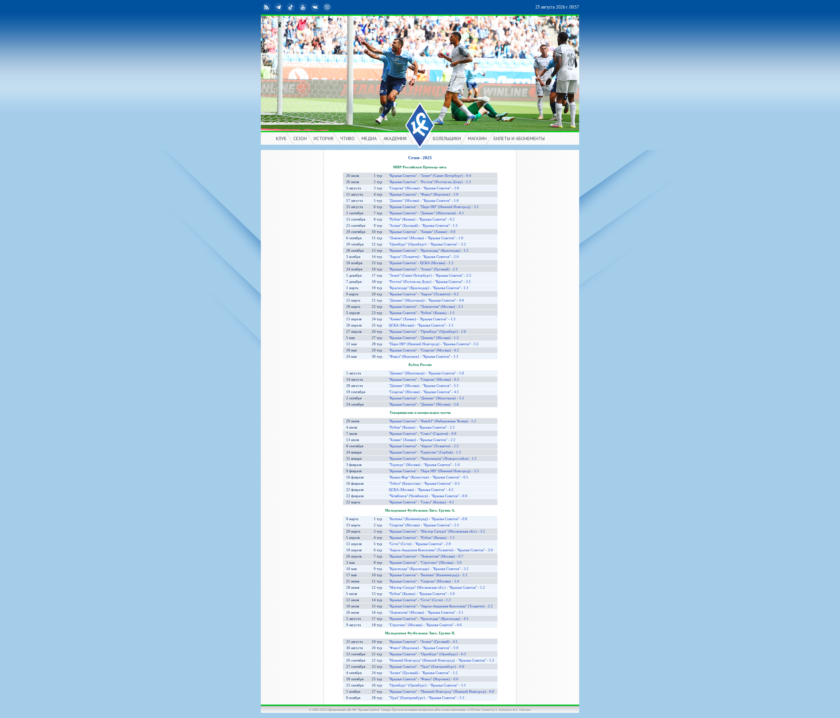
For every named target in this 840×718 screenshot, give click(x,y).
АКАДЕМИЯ (395, 138)
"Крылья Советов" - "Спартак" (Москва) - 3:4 (424, 581)
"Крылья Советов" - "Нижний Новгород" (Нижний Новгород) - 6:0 (441, 691)
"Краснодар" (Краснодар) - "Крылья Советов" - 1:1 (429, 288)
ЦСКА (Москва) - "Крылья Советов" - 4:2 (421, 490)
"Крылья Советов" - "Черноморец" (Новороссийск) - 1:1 (433, 458)
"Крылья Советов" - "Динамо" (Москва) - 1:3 (424, 338)
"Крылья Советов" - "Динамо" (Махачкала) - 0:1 (426, 213)
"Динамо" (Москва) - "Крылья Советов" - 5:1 (424, 386)
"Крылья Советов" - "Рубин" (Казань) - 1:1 (422, 313)
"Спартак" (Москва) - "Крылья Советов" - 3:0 (424, 188)
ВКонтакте (320, 7)
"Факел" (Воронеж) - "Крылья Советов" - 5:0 (423, 648)
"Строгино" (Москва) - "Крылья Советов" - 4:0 (425, 625)
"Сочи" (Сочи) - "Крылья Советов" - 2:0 (420, 544)
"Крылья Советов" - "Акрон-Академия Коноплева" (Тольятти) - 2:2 (441, 606)
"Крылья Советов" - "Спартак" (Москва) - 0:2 (424, 350)
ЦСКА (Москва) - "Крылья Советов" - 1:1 (421, 325)
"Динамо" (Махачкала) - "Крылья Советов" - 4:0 (426, 300)
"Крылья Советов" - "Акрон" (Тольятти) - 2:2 (424, 446)
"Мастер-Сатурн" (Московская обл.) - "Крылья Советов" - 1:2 (437, 587)
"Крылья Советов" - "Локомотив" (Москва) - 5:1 (426, 306)
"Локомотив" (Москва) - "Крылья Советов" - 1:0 (426, 238)
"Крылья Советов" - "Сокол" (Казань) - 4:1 (421, 502)
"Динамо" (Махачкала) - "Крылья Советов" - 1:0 (426, 373)
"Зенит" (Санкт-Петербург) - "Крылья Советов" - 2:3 (430, 275)
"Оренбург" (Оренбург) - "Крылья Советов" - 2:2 (427, 244)
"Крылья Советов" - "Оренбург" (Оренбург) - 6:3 (427, 654)
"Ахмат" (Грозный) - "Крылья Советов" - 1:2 (423, 673)
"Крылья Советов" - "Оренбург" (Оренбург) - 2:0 (427, 331)
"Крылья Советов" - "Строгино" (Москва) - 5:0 (425, 562)
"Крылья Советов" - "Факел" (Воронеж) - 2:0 (423, 194)
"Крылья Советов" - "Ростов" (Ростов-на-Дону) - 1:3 (430, 182)
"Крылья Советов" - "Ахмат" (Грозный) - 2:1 (423, 269)
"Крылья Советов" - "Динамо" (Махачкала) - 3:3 (426, 398)
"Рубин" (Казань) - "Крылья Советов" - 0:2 (422, 219)
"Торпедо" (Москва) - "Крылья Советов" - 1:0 (424, 465)
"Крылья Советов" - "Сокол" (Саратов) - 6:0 (422, 433)
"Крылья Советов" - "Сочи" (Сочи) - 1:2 (420, 600)
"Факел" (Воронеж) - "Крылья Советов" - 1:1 (423, 356)
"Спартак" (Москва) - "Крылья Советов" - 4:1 (424, 392)
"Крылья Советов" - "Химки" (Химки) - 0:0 (422, 232)
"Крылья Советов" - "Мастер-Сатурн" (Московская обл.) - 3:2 (437, 531)
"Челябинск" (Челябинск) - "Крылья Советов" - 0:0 (428, 496)
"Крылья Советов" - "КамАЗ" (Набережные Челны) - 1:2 (432, 421)
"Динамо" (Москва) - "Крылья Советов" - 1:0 (424, 200)
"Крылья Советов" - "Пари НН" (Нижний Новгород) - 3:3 (434, 471)
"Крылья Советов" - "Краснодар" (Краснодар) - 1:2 (429, 250)
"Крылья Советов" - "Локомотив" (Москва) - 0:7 (426, 556)
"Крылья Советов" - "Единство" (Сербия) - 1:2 (425, 452)
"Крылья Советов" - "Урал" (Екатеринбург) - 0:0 (426, 666)
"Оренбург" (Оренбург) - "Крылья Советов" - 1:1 (427, 685)
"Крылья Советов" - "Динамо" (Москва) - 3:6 (424, 404)
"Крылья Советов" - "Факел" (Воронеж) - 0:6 (423, 679)
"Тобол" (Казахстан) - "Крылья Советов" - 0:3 (424, 483)
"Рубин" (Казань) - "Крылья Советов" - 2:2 (422, 427)
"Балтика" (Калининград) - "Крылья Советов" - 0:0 (428, 519)
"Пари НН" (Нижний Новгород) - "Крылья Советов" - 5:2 (434, 344)
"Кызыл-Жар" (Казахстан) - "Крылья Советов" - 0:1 (428, 477)
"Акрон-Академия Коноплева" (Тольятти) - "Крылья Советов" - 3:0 (441, 550)
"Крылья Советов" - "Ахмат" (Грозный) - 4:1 (423, 642)
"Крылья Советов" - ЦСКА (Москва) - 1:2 (421, 263)
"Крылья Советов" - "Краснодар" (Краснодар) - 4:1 (429, 619)
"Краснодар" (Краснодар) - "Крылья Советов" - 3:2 (429, 569)
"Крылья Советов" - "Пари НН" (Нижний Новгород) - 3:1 (434, 207)
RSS (271, 7)
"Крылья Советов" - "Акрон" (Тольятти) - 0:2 (424, 294)
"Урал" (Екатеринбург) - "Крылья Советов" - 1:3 (426, 698)
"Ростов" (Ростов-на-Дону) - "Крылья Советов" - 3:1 (430, 282)
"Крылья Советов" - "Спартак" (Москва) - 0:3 (424, 379)
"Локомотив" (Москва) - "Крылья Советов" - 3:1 (426, 612)
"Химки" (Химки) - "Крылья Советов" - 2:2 (422, 440)
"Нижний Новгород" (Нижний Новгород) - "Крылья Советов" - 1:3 (441, 660)
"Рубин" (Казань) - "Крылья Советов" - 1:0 (422, 594)
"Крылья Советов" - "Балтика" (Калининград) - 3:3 (428, 575)
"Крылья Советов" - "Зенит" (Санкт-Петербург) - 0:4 (430, 176)
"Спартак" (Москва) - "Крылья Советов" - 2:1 (424, 525)
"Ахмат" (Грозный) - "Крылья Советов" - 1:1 (423, 225)
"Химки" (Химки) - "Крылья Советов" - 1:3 (422, 319)
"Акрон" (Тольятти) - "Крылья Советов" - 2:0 (424, 257)
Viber (332, 7)
